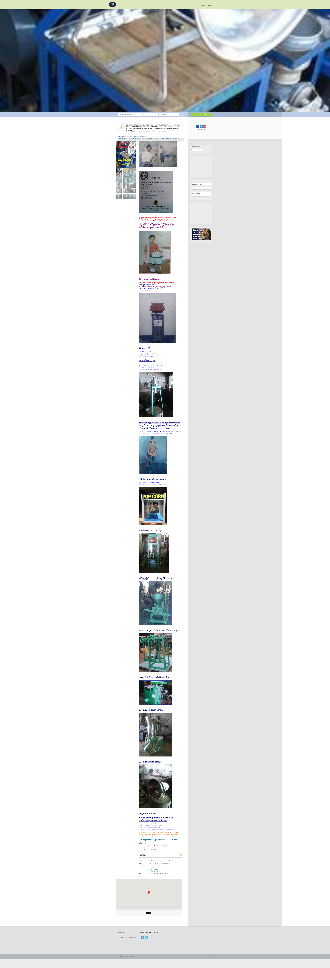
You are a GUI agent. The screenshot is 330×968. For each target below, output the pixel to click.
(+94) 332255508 (154, 866)
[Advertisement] (201, 165)
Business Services (141, 136)
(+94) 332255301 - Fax (155, 871)
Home (130, 136)
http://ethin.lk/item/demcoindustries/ (159, 873)
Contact (210, 5)
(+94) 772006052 (154, 869)
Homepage (202, 5)
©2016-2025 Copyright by (123, 956)
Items (135, 136)
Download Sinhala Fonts (197, 188)
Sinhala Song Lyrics (196, 193)
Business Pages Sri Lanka (197, 184)
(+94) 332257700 (154, 867)
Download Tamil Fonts (196, 195)
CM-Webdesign (132, 956)
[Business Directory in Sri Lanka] (112, 4)
